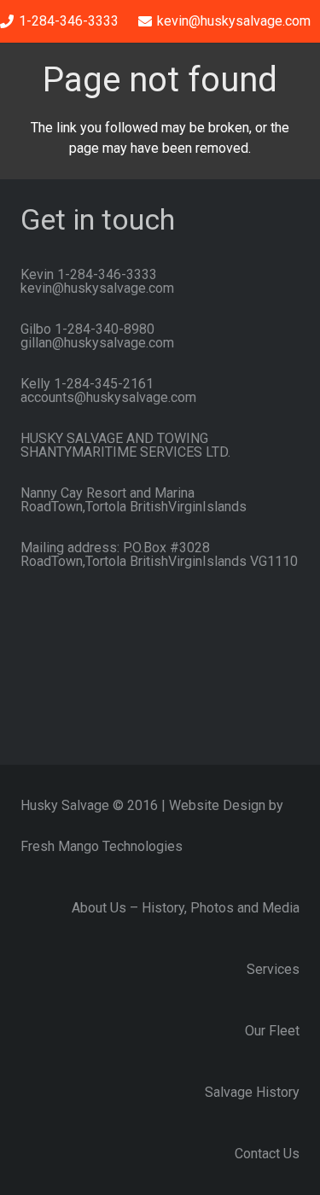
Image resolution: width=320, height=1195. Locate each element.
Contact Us (267, 1153)
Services (273, 969)
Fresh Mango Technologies (101, 846)
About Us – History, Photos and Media (186, 908)
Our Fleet (272, 1031)
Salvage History (252, 1092)
